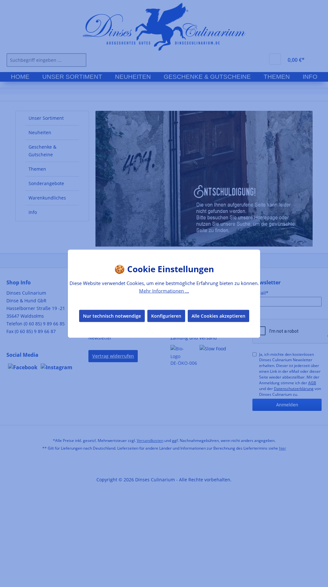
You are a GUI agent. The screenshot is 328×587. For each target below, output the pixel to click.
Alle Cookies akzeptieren (218, 316)
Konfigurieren (166, 316)
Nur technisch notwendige (112, 316)
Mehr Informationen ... (164, 290)
